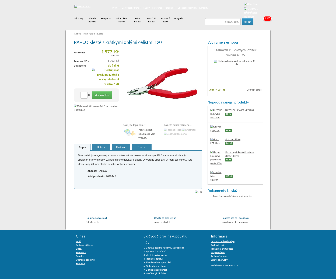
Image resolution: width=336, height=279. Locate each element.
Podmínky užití (218, 245)
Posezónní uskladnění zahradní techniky (232, 196)
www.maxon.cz (230, 265)
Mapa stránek (218, 252)
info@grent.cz (93, 222)
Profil (115, 8)
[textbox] (223, 21)
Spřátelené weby (219, 260)
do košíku (102, 95)
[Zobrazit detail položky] (235, 62)
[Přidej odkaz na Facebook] (172, 130)
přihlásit (248, 12)
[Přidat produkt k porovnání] (88, 106)
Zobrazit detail (254, 90)
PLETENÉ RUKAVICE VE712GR (239, 110)
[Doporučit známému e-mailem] (175, 134)
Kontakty (203, 8)
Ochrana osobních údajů (222, 241)
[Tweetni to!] (189, 130)
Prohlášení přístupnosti (222, 249)
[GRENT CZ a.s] (82, 7)
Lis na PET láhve (232, 139)
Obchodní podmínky (187, 8)
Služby (147, 8)
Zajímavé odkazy (219, 256)
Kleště (100, 34)
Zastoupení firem (130, 8)
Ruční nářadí (89, 34)
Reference (157, 8)
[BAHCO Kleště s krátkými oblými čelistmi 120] (162, 83)
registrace (249, 17)
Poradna (169, 8)
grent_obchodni (162, 222)
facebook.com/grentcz (236, 222)
